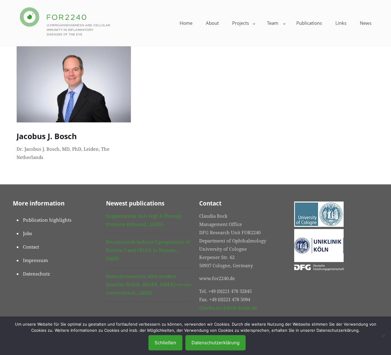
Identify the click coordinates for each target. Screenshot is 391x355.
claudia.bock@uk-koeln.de (228, 308)
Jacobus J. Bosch (46, 136)
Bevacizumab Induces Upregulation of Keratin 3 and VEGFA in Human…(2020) (148, 250)
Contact (31, 247)
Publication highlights (47, 220)
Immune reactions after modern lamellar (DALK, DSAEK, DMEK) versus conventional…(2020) (148, 284)
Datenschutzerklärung (215, 343)
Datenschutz (36, 274)
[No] (383, 336)
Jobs (27, 233)
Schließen (165, 343)
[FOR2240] (65, 20)
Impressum (35, 260)
